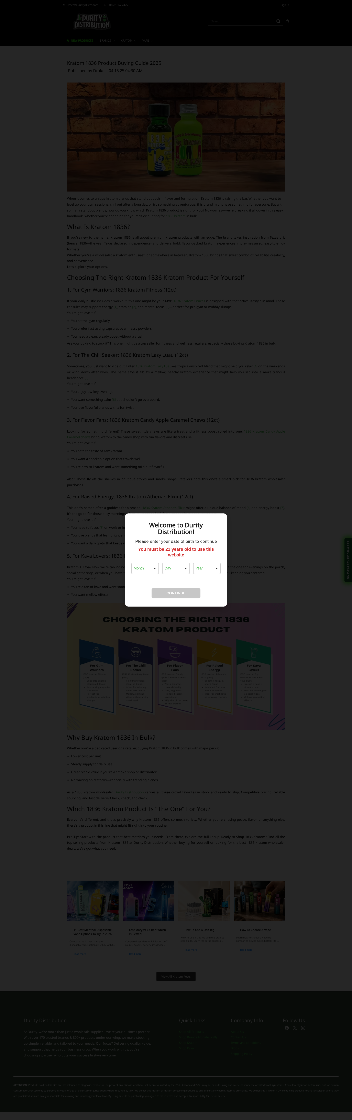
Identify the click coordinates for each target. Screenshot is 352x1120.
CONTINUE (176, 593)
